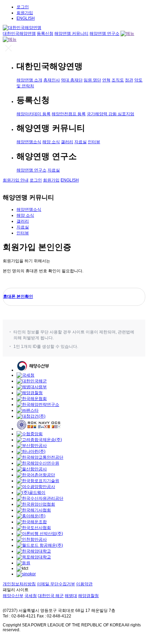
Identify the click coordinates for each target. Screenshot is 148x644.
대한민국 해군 (51, 595)
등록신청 (45, 33)
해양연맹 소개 (29, 80)
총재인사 (51, 80)
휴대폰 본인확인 (18, 296)
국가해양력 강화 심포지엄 (110, 113)
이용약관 (84, 584)
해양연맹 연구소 (104, 33)
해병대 (71, 595)
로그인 (23, 6)
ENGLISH (26, 18)
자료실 (80, 141)
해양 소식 (51, 141)
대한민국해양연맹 (19, 33)
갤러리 (67, 141)
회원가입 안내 (16, 180)
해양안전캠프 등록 (69, 113)
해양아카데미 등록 (34, 113)
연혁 (106, 80)
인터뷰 (94, 141)
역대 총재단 (72, 80)
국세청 (30, 595)
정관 (129, 80)
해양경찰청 (88, 595)
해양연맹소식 (29, 141)
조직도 (118, 80)
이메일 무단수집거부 (56, 584)
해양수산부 (13, 595)
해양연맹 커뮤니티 (71, 33)
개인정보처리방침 (19, 584)
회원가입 (25, 12)
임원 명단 (92, 80)
